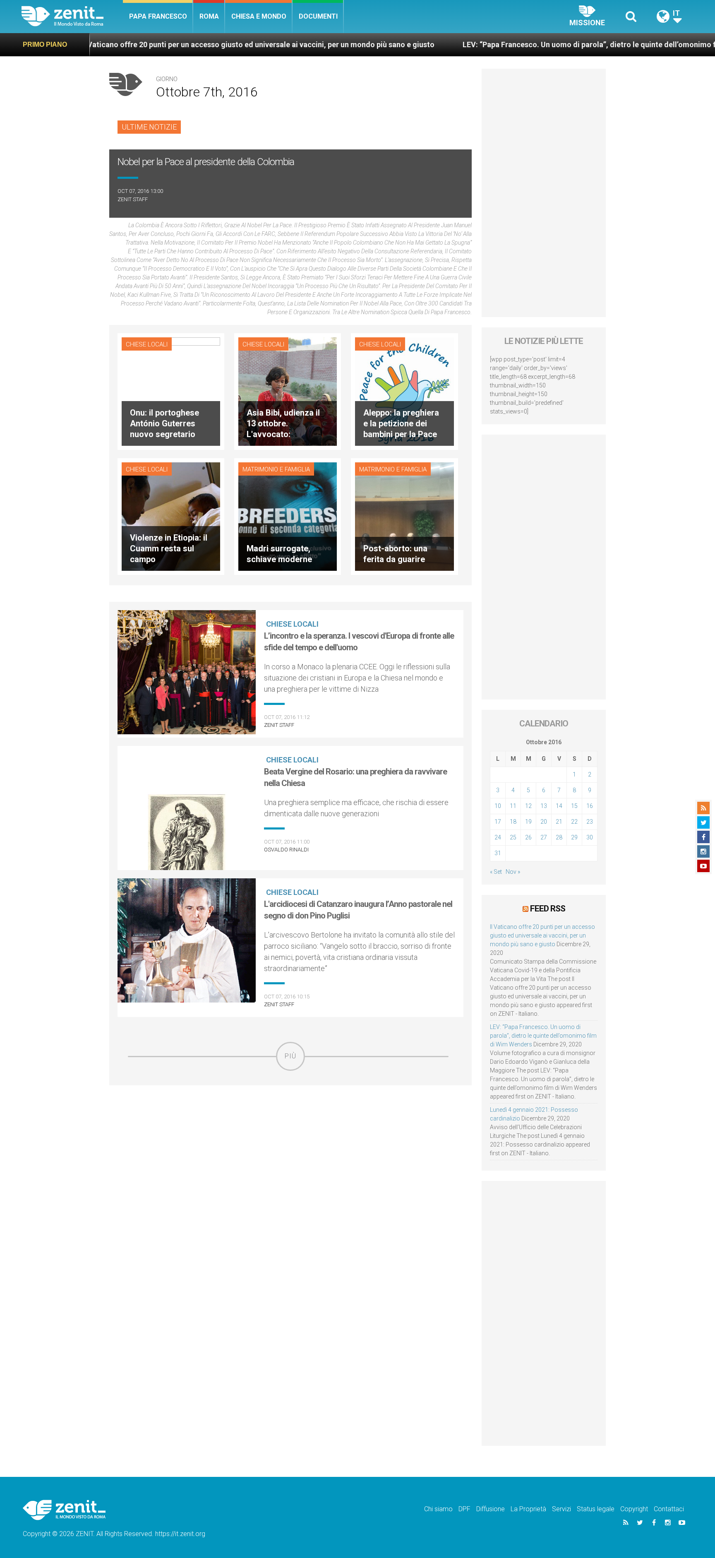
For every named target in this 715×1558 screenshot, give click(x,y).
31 (497, 853)
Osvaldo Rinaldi (286, 849)
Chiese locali (147, 344)
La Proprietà (528, 1509)
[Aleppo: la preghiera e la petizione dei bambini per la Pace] (404, 391)
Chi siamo (438, 1509)
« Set (496, 871)
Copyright (634, 1509)
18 (513, 821)
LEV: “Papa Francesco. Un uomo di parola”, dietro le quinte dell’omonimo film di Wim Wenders (548, 44)
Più (290, 1056)
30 (589, 837)
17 (497, 821)
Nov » (513, 871)
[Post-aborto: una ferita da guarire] (404, 515)
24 (497, 837)
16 (589, 806)
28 (559, 837)
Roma (209, 16)
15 (574, 806)
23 (589, 821)
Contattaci (669, 1509)
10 (497, 806)
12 (528, 806)
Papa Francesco (158, 16)
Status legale (595, 1509)
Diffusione (490, 1509)
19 (528, 821)
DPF (464, 1509)
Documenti (318, 16)
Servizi (561, 1509)
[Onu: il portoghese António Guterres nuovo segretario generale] (171, 391)
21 (559, 821)
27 (543, 837)
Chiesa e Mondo (258, 16)
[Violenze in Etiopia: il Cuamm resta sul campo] (171, 515)
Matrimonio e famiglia (276, 469)
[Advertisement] (290, 1129)
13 (543, 806)
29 (574, 837)
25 (513, 837)
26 (528, 837)
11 (513, 806)
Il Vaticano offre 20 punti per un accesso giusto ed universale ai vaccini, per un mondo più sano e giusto (183, 44)
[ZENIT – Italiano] (72, 16)
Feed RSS (547, 909)
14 (559, 806)
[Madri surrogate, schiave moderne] (287, 515)
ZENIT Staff (133, 199)
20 (543, 821)
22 (574, 821)
